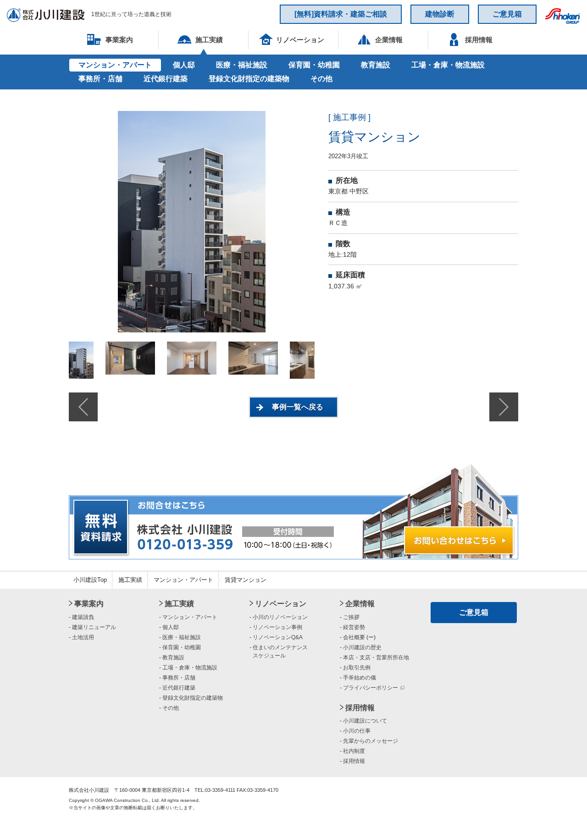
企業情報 (360, 604)
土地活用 (83, 637)
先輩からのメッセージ (370, 741)
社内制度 (354, 751)
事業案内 (89, 604)
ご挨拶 (351, 617)
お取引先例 (357, 667)
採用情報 (360, 708)
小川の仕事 (357, 731)
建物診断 (439, 14)
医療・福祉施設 (241, 65)
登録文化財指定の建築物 (249, 79)
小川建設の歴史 (362, 647)
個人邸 (184, 65)
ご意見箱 (507, 14)
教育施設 (375, 65)
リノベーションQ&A (278, 637)
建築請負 (83, 617)
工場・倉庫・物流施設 (448, 65)
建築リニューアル (94, 627)
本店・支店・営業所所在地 (376, 657)
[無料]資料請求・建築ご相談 (340, 14)
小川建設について (365, 721)
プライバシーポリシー (370, 688)
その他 (321, 79)
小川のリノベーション (280, 617)
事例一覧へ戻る (297, 407)
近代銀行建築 (166, 79)
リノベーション (280, 604)
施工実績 (130, 579)
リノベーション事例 (277, 627)
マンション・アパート (115, 65)
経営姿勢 (354, 627)
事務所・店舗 (100, 79)
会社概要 (354, 637)
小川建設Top (90, 579)
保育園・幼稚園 (314, 65)
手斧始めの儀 (359, 677)
